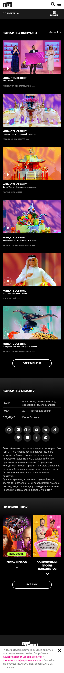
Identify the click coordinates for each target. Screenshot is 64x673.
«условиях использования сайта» (22, 656)
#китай (6, 192)
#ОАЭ (5, 299)
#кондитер (8, 86)
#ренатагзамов (23, 86)
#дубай (12, 299)
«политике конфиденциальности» (23, 660)
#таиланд (8, 139)
